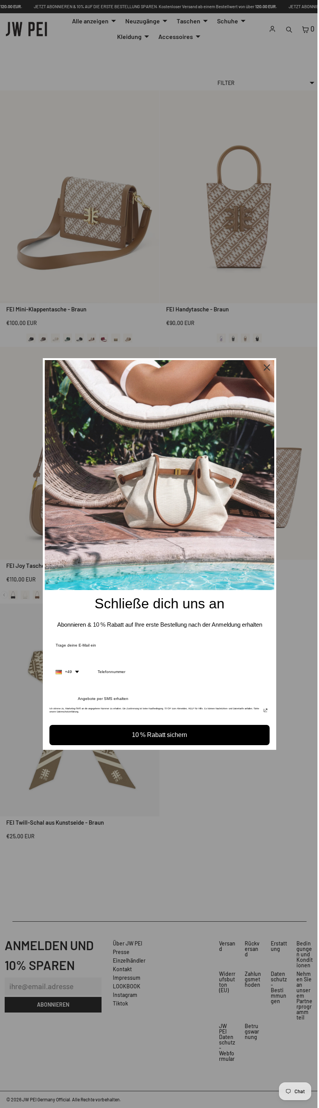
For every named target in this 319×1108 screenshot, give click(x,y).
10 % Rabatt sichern (157, 735)
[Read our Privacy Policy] (263, 711)
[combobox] (65, 671)
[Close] (265, 367)
